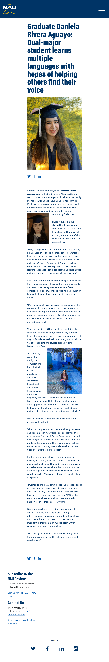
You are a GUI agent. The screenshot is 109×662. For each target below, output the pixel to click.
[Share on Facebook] (34, 175)
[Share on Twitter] (29, 175)
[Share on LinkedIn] (39, 175)
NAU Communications (19, 612)
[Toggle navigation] (102, 9)
